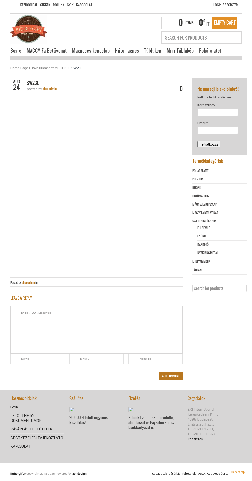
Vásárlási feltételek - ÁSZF (186, 473)
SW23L (76, 68)
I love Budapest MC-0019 (50, 68)
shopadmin (50, 88)
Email (202, 123)
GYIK (70, 4)
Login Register (225, 4)
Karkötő (203, 244)
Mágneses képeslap (91, 50)
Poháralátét (210, 50)
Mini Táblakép (180, 50)
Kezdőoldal (29, 4)
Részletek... (196, 439)
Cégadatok (159, 473)
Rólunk (58, 4)
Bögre (15, 50)
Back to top (238, 472)
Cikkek (45, 4)
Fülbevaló (203, 228)
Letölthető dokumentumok (26, 418)
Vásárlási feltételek (31, 429)
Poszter (197, 179)
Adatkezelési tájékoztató (36, 438)
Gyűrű (201, 236)
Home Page (19, 68)
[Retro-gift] (28, 29)
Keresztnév (206, 105)
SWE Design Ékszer (204, 221)
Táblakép (152, 50)
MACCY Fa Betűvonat (47, 50)
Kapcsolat (84, 4)
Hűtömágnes (127, 50)
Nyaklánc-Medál (207, 253)
